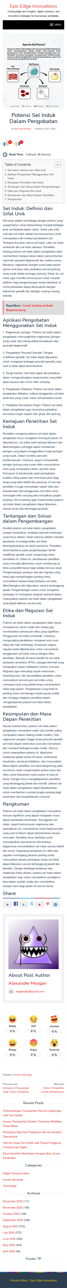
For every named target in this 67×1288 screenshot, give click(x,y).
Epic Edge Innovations (33, 6)
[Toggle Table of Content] (56, 165)
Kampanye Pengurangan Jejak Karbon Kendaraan (16, 1087)
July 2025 (9, 1232)
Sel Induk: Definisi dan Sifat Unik (27, 170)
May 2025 (9, 1245)
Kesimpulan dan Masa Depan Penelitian (31, 195)
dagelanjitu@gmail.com (30, 991)
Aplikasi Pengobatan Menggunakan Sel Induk (31, 176)
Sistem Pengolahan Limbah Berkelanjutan (52, 1087)
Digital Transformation (16, 1173)
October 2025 (11, 1214)
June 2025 (9, 1239)
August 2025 (10, 1226)
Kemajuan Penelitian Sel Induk (25, 182)
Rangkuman (15, 199)
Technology (10, 1186)
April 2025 (9, 1251)
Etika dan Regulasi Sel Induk (24, 191)
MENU (58, 24)
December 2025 (12, 1201)
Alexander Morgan (27, 983)
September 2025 (13, 1220)
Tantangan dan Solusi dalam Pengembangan (34, 186)
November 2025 (12, 1207)
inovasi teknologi (23, 1074)
